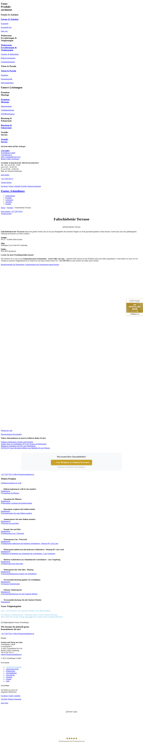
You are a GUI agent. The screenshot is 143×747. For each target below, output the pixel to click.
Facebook (4, 186)
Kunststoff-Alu (6, 27)
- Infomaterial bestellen (13, 667)
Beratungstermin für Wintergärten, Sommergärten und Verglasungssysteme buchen (30, 264)
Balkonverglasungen (8, 58)
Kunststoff (4, 24)
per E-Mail (29, 617)
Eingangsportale (6, 79)
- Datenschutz (10, 671)
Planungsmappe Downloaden (11, 434)
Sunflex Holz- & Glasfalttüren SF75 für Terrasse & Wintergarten (23, 444)
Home (3, 208)
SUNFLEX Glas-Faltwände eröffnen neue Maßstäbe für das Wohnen (25, 448)
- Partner (8, 679)
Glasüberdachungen (8, 62)
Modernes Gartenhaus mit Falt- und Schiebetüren (18, 446)
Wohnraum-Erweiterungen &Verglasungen (9, 47)
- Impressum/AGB (11, 669)
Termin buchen (6, 214)
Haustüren (4, 75)
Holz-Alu (4, 31)
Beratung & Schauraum (6, 126)
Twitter (10, 186)
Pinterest (30, 186)
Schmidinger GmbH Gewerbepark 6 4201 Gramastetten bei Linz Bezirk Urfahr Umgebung (10, 155)
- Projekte (8, 677)
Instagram (37, 186)
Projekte (10, 208)
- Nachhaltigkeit (11, 673)
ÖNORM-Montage (8, 114)
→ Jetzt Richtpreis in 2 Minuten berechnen (71, 462)
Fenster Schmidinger (13, 191)
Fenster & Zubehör (10, 19)
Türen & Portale (8, 71)
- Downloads (10, 675)
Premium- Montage (5, 100)
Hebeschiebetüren (7, 83)
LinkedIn (17, 186)
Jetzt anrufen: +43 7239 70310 (11, 211)
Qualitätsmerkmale (7, 110)
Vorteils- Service (4, 140)
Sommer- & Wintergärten (10, 54)
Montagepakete (6, 106)
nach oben (4, 703)
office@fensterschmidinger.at (11, 654)
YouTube (24, 186)
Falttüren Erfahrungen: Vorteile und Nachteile (17, 442)
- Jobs (7, 681)
